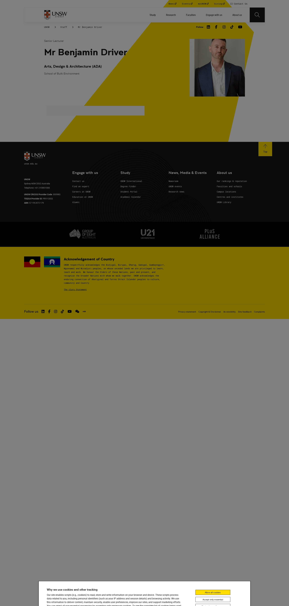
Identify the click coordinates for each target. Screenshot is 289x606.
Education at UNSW (82, 196)
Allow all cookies (213, 592)
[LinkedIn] (208, 27)
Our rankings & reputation (232, 181)
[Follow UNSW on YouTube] (69, 311)
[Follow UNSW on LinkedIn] (43, 311)
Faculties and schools (229, 186)
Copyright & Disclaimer (209, 312)
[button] (265, 149)
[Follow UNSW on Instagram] (55, 311)
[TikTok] (232, 27)
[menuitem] (153, 14)
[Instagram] (224, 27)
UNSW (47, 27)
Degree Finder (128, 186)
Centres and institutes (230, 196)
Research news (176, 191)
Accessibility (229, 312)
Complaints (259, 312)
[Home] (55, 15)
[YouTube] (240, 27)
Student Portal (128, 191)
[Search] (257, 15)
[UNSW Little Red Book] (84, 311)
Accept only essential (213, 599)
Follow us (31, 311)
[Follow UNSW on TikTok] (62, 311)
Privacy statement (187, 312)
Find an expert (80, 186)
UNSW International (131, 181)
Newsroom (173, 181)
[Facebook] (216, 27)
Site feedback (245, 312)
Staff (63, 27)
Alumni (75, 202)
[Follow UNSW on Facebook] (49, 311)
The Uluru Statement (75, 289)
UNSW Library (224, 202)
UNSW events (175, 186)
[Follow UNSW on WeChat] (77, 311)
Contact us (78, 181)
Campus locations (226, 191)
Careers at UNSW (81, 191)
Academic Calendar (130, 196)
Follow (199, 27)
